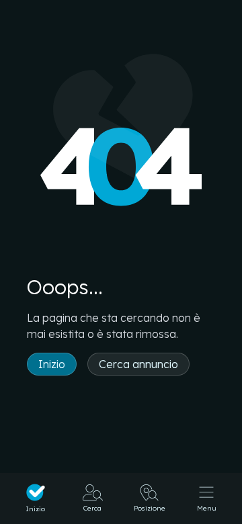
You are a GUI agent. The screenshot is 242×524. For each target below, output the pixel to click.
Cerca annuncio (138, 364)
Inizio (51, 364)
